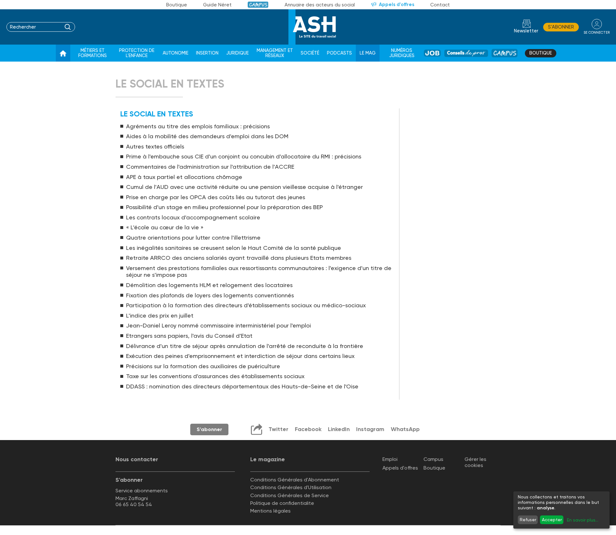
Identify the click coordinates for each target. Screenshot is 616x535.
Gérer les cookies (475, 462)
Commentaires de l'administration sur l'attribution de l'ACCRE (210, 166)
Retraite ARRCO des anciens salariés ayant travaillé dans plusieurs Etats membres (238, 257)
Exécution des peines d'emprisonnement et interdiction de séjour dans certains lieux (240, 355)
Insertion (207, 53)
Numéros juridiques (402, 53)
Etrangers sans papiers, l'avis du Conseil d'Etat (189, 335)
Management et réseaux (275, 53)
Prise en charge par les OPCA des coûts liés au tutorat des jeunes (215, 197)
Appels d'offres (396, 4)
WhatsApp (405, 429)
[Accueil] (63, 53)
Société (310, 53)
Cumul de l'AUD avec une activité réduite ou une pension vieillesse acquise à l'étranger (244, 186)
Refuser (528, 519)
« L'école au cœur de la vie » (164, 227)
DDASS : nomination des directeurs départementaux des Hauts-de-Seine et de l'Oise (242, 386)
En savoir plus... (582, 519)
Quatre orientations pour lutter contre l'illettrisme (193, 237)
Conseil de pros (466, 53)
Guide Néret (217, 5)
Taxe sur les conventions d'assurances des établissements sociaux (215, 376)
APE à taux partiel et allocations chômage (184, 177)
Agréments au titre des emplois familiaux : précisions (198, 126)
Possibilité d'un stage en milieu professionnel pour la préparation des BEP (224, 207)
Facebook (308, 429)
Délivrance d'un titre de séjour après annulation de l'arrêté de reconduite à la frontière (244, 346)
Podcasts (339, 53)
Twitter (278, 429)
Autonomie (175, 53)
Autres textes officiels (155, 146)
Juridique (237, 53)
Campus (258, 4)
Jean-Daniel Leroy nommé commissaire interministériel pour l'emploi (218, 325)
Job (432, 53)
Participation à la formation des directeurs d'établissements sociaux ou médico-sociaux (246, 305)
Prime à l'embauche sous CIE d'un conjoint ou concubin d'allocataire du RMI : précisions (243, 156)
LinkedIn (339, 429)
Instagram (370, 429)
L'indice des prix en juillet (159, 315)
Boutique (176, 5)
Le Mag (368, 53)
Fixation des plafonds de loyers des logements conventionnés (210, 295)
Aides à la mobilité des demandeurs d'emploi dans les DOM (207, 136)
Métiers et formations (92, 53)
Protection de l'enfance (136, 53)
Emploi (390, 459)
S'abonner (561, 27)
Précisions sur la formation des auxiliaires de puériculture (203, 366)
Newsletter (526, 31)
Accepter (552, 519)
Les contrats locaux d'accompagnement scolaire (193, 217)
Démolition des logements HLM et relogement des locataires (209, 285)
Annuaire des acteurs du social (320, 5)
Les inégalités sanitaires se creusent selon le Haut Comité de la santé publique (233, 247)
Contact (440, 5)
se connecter (597, 32)
